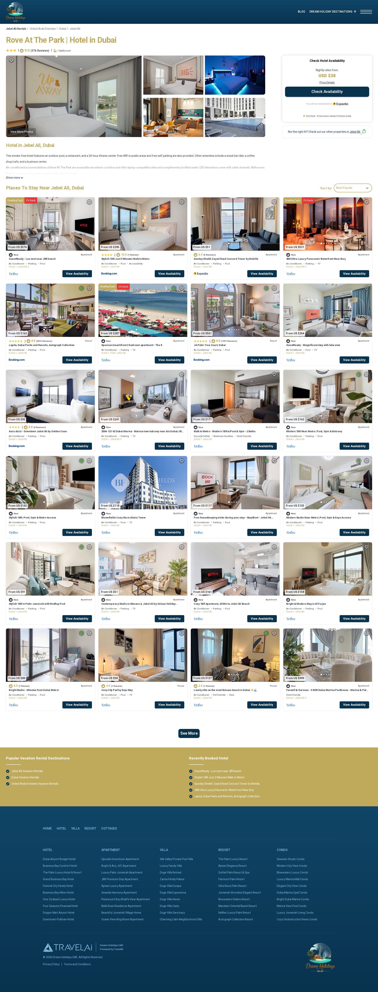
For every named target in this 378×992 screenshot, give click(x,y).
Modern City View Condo (292, 866)
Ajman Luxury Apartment (116, 886)
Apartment (110, 850)
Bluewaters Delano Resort (234, 899)
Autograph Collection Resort (235, 919)
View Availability (77, 274)
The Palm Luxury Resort (232, 859)
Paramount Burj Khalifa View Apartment (125, 899)
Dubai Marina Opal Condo (292, 893)
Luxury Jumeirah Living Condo (295, 913)
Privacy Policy (51, 964)
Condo (282, 850)
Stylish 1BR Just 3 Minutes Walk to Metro (125, 259)
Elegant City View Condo (292, 886)
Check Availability (327, 92)
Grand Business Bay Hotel (58, 879)
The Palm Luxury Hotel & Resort (62, 873)
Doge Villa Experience (173, 893)
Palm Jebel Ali (118, 353)
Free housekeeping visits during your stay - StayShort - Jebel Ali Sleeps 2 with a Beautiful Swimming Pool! (232, 519)
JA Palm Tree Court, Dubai (210, 345)
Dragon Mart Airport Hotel (58, 913)
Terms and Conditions (77, 964)
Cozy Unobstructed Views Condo (297, 919)
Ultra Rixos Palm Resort (232, 886)
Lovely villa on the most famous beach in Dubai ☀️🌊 (225, 690)
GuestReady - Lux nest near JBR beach (32, 259)
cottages (109, 828)
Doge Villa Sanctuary (172, 913)
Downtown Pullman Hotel (58, 919)
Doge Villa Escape (170, 886)
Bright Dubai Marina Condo (293, 899)
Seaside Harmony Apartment (119, 893)
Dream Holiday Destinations (330, 12)
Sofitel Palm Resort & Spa (233, 873)
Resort (90, 828)
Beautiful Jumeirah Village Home (121, 913)
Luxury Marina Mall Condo (292, 879)
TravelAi (118, 949)
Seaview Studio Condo (291, 859)
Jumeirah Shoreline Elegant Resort (239, 893)
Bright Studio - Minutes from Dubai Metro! (34, 690)
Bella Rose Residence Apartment (121, 906)
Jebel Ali (75, 29)
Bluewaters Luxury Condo (292, 873)
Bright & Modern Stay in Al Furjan (306, 604)
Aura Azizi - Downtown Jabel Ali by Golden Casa (38, 431)
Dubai (62, 29)
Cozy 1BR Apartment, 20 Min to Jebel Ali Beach (221, 604)
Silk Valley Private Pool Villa (176, 859)
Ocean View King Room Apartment (122, 919)
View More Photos (21, 132)
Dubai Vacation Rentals (25, 777)
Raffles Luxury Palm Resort (234, 913)
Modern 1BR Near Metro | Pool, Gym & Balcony (314, 431)
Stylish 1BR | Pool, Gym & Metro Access (32, 517)
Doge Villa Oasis (169, 906)
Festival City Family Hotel (58, 886)
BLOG (301, 12)
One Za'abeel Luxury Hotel (59, 899)
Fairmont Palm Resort (231, 879)
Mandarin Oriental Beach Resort (237, 906)
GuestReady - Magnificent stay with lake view (313, 345)
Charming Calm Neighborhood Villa (181, 919)
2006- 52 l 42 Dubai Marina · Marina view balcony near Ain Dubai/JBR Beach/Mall (142, 433)
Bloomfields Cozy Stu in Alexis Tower (123, 517)
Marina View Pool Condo (292, 906)
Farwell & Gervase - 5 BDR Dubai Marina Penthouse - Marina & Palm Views (327, 691)
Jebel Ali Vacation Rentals (27, 771)
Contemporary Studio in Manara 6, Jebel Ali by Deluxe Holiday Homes (138, 605)
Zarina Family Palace (172, 879)
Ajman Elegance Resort (232, 866)
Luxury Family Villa (171, 866)
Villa (75, 828)
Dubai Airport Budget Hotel (59, 859)
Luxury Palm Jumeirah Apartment (122, 873)
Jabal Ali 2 (23, 266)
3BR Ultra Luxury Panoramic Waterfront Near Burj (316, 259)
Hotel (61, 828)
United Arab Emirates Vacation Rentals (34, 784)
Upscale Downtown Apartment (120, 859)
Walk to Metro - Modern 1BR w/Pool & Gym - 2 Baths (224, 431)
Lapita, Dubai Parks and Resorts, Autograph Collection (41, 345)
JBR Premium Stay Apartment (119, 879)
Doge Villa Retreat (171, 873)
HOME (47, 828)
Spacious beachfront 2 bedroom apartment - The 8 (131, 345)
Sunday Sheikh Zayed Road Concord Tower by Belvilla (226, 259)
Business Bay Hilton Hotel (58, 893)
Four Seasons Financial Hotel (60, 906)
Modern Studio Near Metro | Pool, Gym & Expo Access (318, 517)
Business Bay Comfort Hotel (60, 866)
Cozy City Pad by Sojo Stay (117, 690)
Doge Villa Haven (170, 899)
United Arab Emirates (43, 29)
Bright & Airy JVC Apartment (118, 866)
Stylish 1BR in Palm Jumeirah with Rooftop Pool (37, 604)
